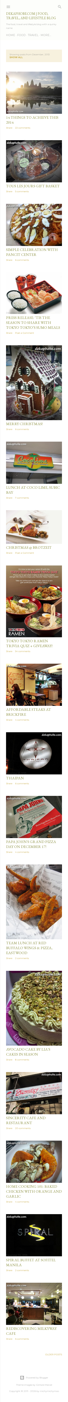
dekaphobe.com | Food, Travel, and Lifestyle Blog (31, 15)
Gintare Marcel (44, 1384)
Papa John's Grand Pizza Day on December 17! (31, 844)
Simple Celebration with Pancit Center (32, 252)
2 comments (22, 958)
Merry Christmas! (24, 423)
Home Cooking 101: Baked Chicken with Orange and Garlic (34, 1191)
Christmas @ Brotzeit (29, 547)
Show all (16, 57)
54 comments (22, 651)
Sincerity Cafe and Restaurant (26, 1120)
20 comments (23, 1128)
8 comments (22, 1059)
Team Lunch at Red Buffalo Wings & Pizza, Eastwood (29, 947)
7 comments (22, 497)
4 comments (22, 719)
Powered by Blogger (37, 1377)
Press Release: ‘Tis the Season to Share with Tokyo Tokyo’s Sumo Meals (33, 322)
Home (10, 35)
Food (21, 35)
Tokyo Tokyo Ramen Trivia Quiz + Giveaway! (29, 643)
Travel (33, 35)
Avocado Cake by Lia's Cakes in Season (28, 1052)
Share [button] (9, 127)
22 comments (22, 127)
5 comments (22, 191)
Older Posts (53, 1354)
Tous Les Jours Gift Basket (33, 185)
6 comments (22, 260)
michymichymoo (49, 1391)
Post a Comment (24, 332)
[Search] (59, 6)
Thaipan (15, 778)
